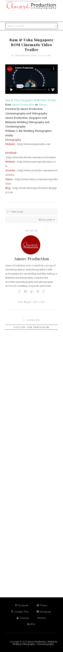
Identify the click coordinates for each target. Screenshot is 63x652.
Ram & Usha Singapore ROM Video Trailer (30, 100)
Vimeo (42, 104)
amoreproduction (26, 55)
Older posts (16, 211)
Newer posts (46, 219)
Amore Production (23, 104)
